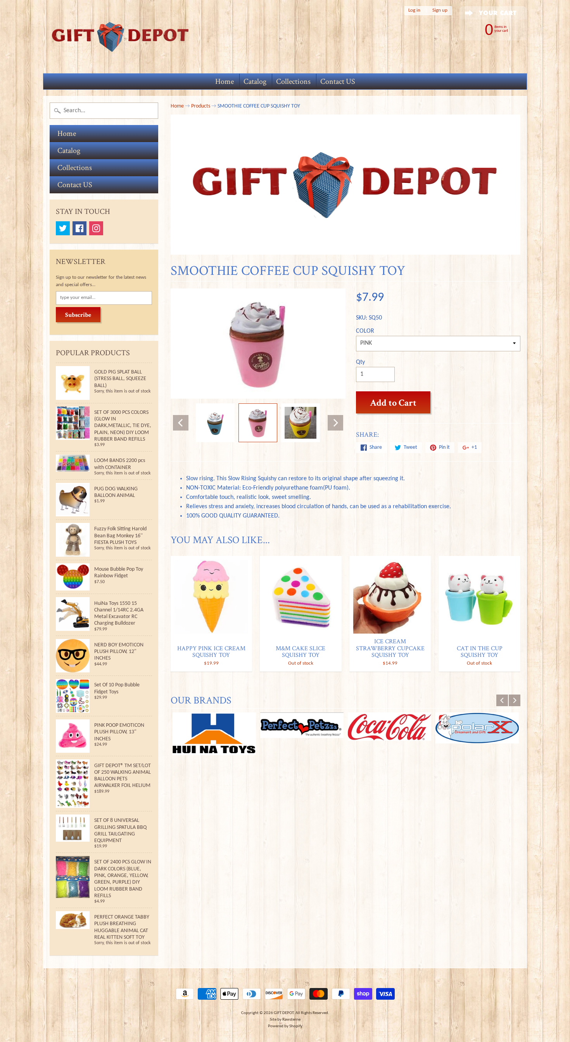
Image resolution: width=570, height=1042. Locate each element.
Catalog (255, 81)
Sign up (439, 10)
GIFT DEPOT (284, 1013)
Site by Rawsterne (285, 1020)
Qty (360, 362)
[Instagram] (96, 228)
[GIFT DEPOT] (120, 36)
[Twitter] (63, 228)
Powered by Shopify (285, 1026)
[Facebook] (79, 228)
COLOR (365, 331)
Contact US (337, 81)
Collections (293, 81)
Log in (414, 10)
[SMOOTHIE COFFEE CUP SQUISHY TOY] (215, 422)
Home (224, 81)
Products (200, 106)
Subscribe (78, 315)
